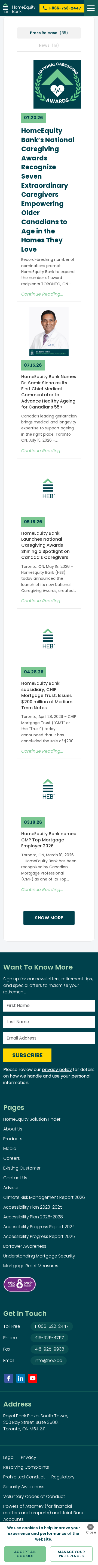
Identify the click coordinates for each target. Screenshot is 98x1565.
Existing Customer (22, 1168)
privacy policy (57, 1069)
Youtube (32, 1378)
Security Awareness (23, 1487)
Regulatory (63, 1477)
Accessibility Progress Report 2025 (39, 1236)
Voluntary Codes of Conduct (34, 1496)
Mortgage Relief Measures (30, 1266)
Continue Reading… (42, 294)
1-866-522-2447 (52, 1326)
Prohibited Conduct (24, 1477)
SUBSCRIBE (27, 1055)
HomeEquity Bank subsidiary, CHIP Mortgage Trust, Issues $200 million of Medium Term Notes (46, 695)
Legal (8, 1457)
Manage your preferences (71, 1554)
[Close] (90, 1527)
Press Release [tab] (49, 33)
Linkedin (20, 1378)
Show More (49, 918)
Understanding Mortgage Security (39, 1256)
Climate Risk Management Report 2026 (44, 1197)
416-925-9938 (49, 1349)
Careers (11, 1158)
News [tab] (49, 45)
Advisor (11, 1187)
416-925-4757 (49, 1338)
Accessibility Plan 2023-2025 (33, 1207)
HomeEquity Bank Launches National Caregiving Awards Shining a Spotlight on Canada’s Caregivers (45, 545)
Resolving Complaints (26, 1467)
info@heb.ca (48, 1360)
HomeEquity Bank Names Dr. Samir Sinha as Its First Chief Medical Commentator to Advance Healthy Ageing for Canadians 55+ (48, 391)
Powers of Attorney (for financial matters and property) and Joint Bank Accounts (43, 1512)
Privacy (28, 1457)
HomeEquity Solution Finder (31, 1119)
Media (9, 1148)
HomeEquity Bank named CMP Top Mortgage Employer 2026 (48, 840)
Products (12, 1139)
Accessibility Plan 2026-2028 (33, 1217)
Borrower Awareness (24, 1246)
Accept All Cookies (25, 1554)
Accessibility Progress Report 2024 (39, 1227)
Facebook (8, 1378)
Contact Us (15, 1178)
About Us (12, 1129)
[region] (49, 1543)
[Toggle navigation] (91, 8)
